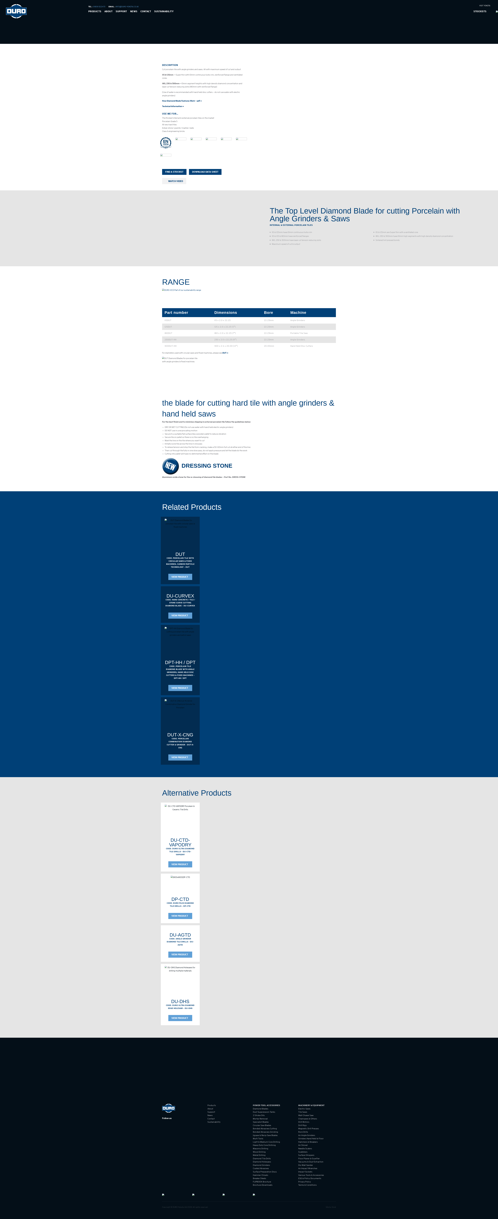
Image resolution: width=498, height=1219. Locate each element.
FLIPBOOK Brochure (262, 1182)
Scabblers (302, 1152)
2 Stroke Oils (259, 1115)
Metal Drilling (259, 1155)
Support (121, 11)
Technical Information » (173, 106)
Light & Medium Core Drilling (266, 1142)
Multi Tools (258, 1139)
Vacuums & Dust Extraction (310, 1162)
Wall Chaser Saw (306, 1115)
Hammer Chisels (260, 1175)
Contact (145, 11)
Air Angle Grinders (306, 1135)
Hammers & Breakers (308, 1142)
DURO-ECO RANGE (113, 42)
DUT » (225, 353)
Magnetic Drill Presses (308, 1129)
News (133, 11)
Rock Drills (303, 1132)
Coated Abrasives (261, 1168)
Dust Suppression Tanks (264, 1112)
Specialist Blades (261, 1122)
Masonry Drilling (260, 1149)
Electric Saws (304, 1109)
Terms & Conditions (307, 1185)
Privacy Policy (304, 1182)
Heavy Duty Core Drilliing (264, 1145)
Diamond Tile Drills (262, 1159)
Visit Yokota (485, 5)
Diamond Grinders (261, 1165)
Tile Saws (302, 1112)
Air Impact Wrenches (307, 1168)
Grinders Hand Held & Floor (311, 1139)
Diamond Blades (260, 1109)
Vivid (334, 1207)
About (108, 11)
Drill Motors (303, 1122)
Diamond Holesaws (262, 1162)
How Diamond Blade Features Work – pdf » (182, 101)
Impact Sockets (305, 1172)
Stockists (479, 11)
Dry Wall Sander (305, 1165)
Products (94, 11)
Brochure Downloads (262, 1185)
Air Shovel (303, 1145)
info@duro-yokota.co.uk (127, 7)
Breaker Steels (259, 1178)
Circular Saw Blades (262, 1125)
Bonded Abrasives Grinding (265, 1132)
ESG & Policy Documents (309, 1178)
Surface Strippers (306, 1155)
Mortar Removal (260, 1119)
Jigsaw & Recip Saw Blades (265, 1135)
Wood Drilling (259, 1152)
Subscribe (330, 1079)
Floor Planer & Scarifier (309, 1159)
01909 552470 (99, 7)
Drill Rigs (302, 1125)
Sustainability (164, 11)
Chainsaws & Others (307, 1119)
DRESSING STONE (207, 465)
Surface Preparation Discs (265, 1172)
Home (89, 42)
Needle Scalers (305, 1149)
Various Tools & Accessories (311, 1175)
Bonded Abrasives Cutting (265, 1129)
